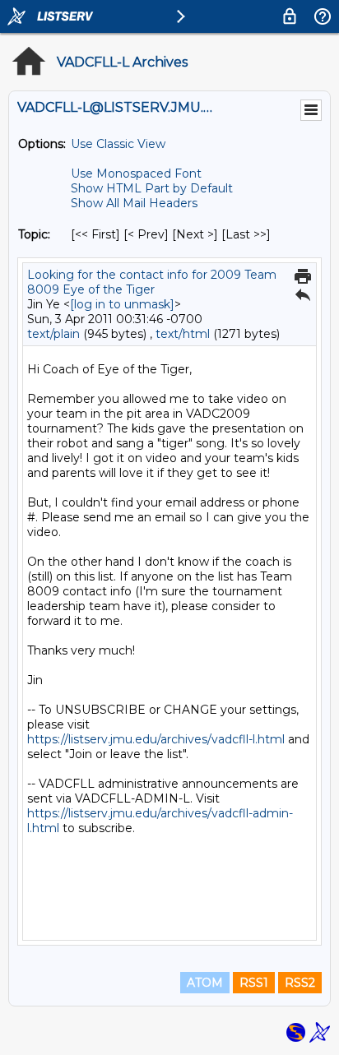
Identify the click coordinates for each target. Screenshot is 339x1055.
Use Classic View (118, 144)
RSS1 (253, 982)
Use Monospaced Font (136, 173)
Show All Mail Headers (134, 203)
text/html (183, 333)
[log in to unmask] (122, 304)
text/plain (53, 333)
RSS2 (300, 982)
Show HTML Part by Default (152, 188)
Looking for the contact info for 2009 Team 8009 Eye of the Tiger (151, 282)
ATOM (205, 982)
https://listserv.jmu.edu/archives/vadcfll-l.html (156, 739)
